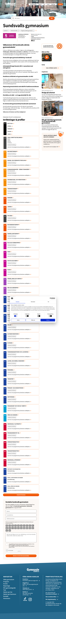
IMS (5, 442)
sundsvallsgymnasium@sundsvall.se (38, 37)
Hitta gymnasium (33, 4)
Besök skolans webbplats (36, 39)
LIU (5, 138)
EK (5, 198)
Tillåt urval (33, 320)
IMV (5, 433)
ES (5, 243)
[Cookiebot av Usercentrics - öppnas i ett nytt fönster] (50, 298)
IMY (5, 451)
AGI (5, 460)
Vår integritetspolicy (51, 599)
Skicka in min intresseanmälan (21, 555)
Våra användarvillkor (51, 596)
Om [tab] (48, 301)
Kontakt (5, 596)
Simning (9, 131)
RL (5, 288)
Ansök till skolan (21, 495)
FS (5, 279)
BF (5, 406)
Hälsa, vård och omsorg (13, 486)
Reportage (53, 4)
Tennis (9, 134)
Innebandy (10, 128)
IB (5, 216)
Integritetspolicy (25, 545)
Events (48, 4)
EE (5, 334)
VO (5, 415)
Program (40, 4)
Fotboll (9, 126)
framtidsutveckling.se (51, 594)
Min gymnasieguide (9, 588)
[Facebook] (32, 41)
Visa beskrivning (10, 471)
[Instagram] (34, 41)
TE (5, 161)
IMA (5, 424)
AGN (5, 469)
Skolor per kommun (9, 594)
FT (5, 352)
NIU (5, 123)
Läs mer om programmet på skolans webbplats (18, 147)
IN (5, 388)
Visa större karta (51, 68)
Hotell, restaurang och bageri (15, 477)
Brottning (10, 123)
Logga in (60, 4)
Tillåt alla (47, 320)
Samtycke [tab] (17, 301)
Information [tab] (33, 301)
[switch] (27, 316)
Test (44, 4)
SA (5, 225)
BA (5, 297)
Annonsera (6, 598)
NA (5, 152)
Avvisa (18, 320)
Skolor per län (7, 592)
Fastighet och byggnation (13, 469)
